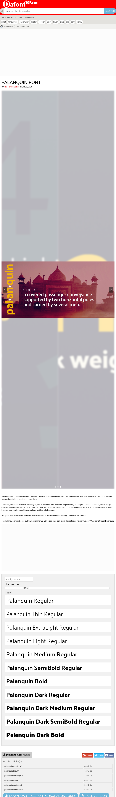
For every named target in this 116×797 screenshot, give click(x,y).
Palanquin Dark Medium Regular (50, 708)
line (67, 22)
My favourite (29, 17)
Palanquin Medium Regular (41, 654)
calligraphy (24, 22)
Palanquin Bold (27, 681)
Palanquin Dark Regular (38, 694)
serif (72, 22)
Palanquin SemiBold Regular (44, 667)
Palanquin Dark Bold (35, 734)
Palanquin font (23, 26)
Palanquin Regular (29, 600)
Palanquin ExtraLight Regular (42, 627)
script (3, 22)
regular (42, 22)
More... (79, 22)
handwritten (13, 22)
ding (62, 22)
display (34, 22)
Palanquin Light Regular (36, 640)
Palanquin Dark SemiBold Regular (53, 721)
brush (55, 22)
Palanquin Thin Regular (34, 613)
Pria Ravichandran (11, 87)
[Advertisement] (58, 53)
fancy (49, 22)
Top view (18, 17)
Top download (7, 17)
